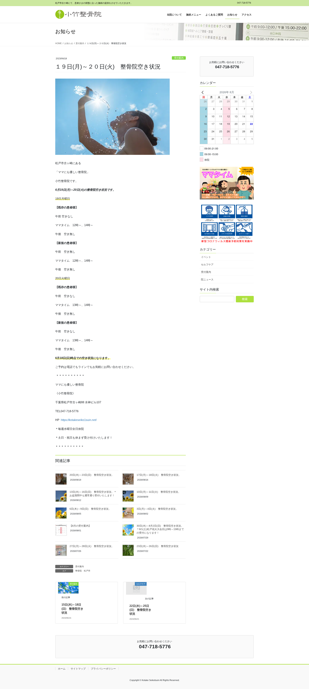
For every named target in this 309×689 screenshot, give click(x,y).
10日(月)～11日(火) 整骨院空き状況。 (159, 491)
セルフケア (207, 264)
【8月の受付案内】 (80, 525)
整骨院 (78, 571)
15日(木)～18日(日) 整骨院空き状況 (72, 608)
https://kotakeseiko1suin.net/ (79, 419)
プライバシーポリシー (103, 668)
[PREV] (203, 92)
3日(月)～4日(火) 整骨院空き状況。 (157, 508)
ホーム (61, 668)
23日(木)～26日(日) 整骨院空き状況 (157, 546)
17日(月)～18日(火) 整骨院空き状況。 (159, 474)
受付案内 (178, 58)
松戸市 (87, 571)
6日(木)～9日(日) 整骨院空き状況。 (90, 508)
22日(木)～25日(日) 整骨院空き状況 (140, 609)
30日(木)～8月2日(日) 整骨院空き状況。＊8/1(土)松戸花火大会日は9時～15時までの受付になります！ (160, 529)
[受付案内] (68, 587)
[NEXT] (250, 92)
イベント (206, 257)
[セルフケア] (136, 588)
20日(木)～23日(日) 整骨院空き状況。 (92, 474)
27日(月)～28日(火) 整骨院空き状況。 (92, 546)
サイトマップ (78, 668)
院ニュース (207, 279)
